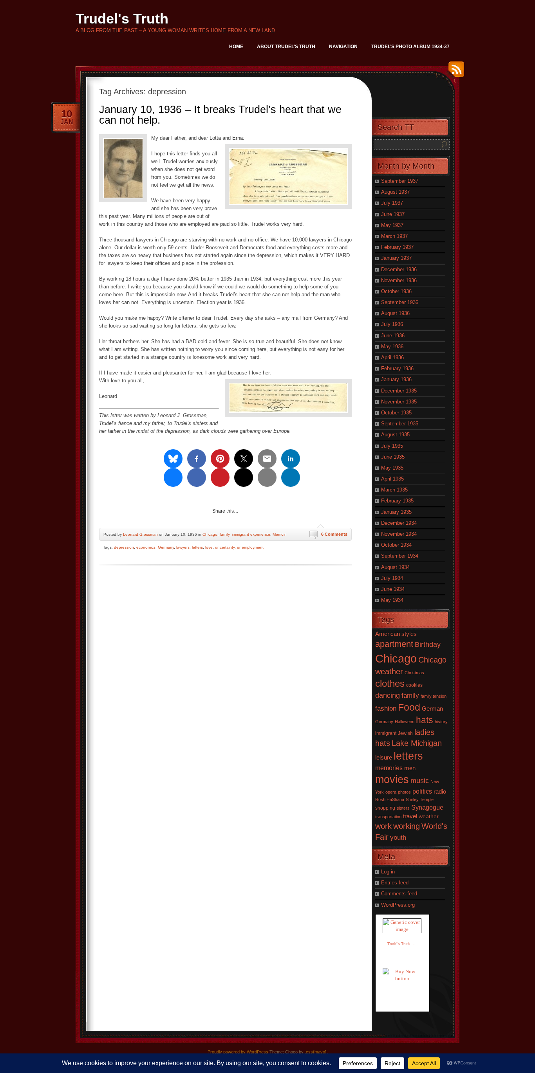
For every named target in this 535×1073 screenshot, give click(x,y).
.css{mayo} (316, 1052)
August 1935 (395, 434)
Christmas (414, 672)
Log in (388, 872)
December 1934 (399, 523)
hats (424, 720)
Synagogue (427, 807)
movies (392, 779)
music (419, 781)
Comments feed (399, 894)
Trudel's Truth (122, 19)
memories (389, 767)
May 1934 (392, 600)
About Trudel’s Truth (286, 46)
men (410, 768)
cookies (414, 685)
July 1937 (392, 203)
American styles (396, 633)
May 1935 (392, 468)
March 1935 (394, 490)
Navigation (343, 46)
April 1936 (392, 357)
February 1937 (397, 247)
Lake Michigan (417, 743)
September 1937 (399, 181)
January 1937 (396, 258)
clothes (390, 683)
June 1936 (393, 335)
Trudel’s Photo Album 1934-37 (410, 46)
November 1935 (399, 402)
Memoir (279, 534)
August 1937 (395, 192)
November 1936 (399, 280)
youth (398, 837)
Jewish (405, 733)
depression (124, 547)
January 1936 (396, 379)
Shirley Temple (420, 799)
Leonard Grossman (140, 534)
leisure (383, 757)
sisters (403, 808)
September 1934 (399, 556)
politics (422, 791)
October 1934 (396, 545)
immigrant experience (251, 534)
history (441, 721)
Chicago (209, 534)
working (406, 826)
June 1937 (393, 214)
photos (404, 792)
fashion (385, 708)
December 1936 (399, 269)
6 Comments (334, 534)
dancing (387, 695)
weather (429, 816)
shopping (385, 808)
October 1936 (396, 291)
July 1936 (392, 324)
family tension (433, 696)
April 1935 (392, 479)
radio (440, 792)
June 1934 (393, 589)
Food (409, 707)
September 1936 (399, 302)
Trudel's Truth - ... (402, 944)
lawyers (183, 547)
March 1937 (394, 236)
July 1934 (392, 578)
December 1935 (399, 391)
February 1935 (397, 501)
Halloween (404, 721)
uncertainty (225, 547)
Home (236, 46)
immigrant (385, 733)
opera (390, 792)
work (383, 826)
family (225, 534)
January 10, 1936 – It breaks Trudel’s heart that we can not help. (220, 115)
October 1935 (396, 413)
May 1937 (392, 225)
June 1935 (393, 457)
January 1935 (396, 512)
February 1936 (397, 368)
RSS (454, 72)
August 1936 (395, 313)
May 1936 (392, 346)
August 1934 (395, 567)
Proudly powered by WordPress (238, 1052)
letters (197, 547)
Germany (166, 547)
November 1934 (399, 534)
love (209, 547)
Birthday (428, 644)
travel (410, 816)
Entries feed (394, 883)
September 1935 (399, 424)
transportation (388, 816)
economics (145, 547)
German (432, 709)
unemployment (250, 547)
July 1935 (392, 446)
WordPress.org (398, 905)
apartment (394, 644)
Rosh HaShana (389, 799)
